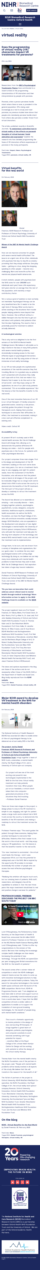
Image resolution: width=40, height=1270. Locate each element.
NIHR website (32, 10)
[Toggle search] (4, 10)
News (18, 150)
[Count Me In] (20, 1198)
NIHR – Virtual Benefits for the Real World (19, 1125)
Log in (3, 1259)
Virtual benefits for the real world (13, 169)
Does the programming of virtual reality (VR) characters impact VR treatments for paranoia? (17, 51)
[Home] (20, 4)
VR (30, 155)
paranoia (14, 155)
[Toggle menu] (20, 25)
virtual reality (23, 155)
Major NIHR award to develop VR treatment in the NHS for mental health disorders (20, 700)
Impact (12, 150)
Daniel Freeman (16, 685)
